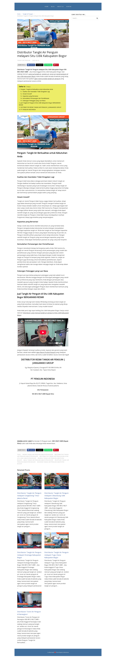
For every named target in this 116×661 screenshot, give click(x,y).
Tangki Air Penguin (28, 14)
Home (46, 6)
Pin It (56, 65)
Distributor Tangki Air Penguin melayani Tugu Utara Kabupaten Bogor (56, 555)
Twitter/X (40, 65)
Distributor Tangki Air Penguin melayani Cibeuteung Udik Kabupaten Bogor (56, 495)
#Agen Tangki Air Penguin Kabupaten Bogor (38, 454)
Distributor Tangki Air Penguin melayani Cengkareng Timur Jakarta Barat (29, 495)
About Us (60, 6)
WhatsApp (49, 65)
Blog (53, 6)
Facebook (31, 65)
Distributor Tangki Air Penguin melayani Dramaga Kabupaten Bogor (29, 555)
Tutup (28, 86)
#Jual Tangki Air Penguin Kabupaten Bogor (38, 460)
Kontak (68, 6)
